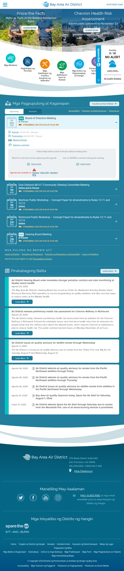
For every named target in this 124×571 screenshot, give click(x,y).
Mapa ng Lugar (106, 544)
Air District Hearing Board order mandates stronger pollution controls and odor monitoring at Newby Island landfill (63, 282)
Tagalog (35, 172)
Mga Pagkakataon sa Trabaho (107, 551)
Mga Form (87, 551)
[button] (3, 26)
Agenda (15, 132)
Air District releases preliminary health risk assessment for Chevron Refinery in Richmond (60, 311)
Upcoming (14, 111)
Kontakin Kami (115, 5)
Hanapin (51, 544)
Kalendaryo (114, 110)
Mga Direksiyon (83, 471)
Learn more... (113, 71)
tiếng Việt (44, 172)
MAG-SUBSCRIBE (90, 495)
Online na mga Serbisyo (51, 551)
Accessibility (74, 110)
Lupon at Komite (12, 254)
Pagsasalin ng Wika (63, 548)
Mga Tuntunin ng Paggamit (43, 565)
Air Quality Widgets (112, 79)
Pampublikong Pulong (42, 258)
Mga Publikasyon (72, 551)
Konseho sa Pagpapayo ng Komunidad (62, 254)
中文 (34, 175)
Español (53, 172)
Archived (33, 111)
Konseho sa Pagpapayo (32, 254)
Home (13, 544)
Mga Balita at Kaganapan (14, 551)
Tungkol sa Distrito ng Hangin (32, 544)
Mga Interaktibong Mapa (63, 555)
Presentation (17, 136)
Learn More (29, 27)
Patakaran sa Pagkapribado (70, 565)
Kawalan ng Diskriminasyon (94, 110)
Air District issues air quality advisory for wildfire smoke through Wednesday (53, 342)
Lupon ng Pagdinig (90, 254)
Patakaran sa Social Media (97, 565)
